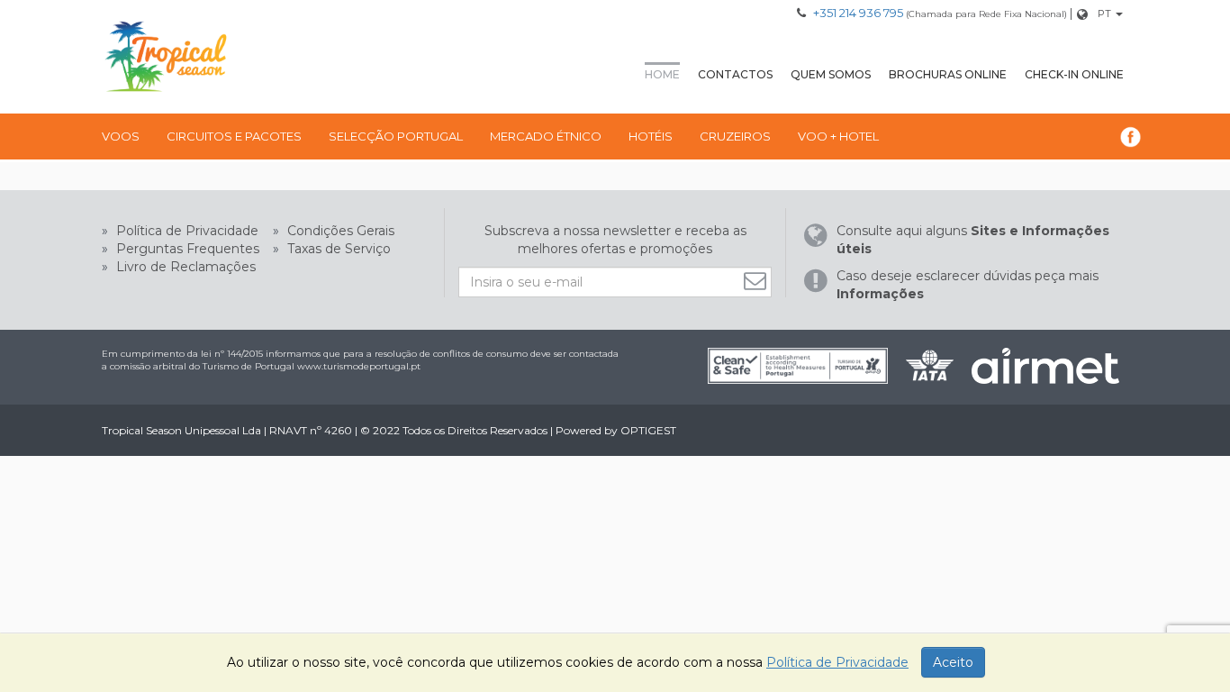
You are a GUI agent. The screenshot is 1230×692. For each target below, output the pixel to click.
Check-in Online (1074, 74)
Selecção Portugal (396, 136)
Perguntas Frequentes (186, 249)
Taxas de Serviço (337, 249)
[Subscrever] (757, 281)
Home (662, 74)
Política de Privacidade (185, 231)
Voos (121, 136)
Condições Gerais (339, 231)
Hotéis (651, 136)
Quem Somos (831, 74)
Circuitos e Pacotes (234, 136)
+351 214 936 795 (858, 12)
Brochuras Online (948, 74)
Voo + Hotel (838, 136)
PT (1104, 13)
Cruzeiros (735, 136)
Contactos (735, 74)
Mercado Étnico (545, 136)
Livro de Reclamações (184, 267)
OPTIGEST (648, 430)
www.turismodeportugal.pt (359, 366)
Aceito (953, 662)
